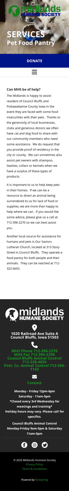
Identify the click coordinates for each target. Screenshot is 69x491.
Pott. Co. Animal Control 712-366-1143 (34, 367)
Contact (34, 382)
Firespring (41, 480)
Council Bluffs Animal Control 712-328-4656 (34, 360)
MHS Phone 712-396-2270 (35, 350)
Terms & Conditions (34, 469)
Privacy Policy (34, 464)
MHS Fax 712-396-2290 (34, 354)
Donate (34, 60)
